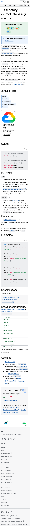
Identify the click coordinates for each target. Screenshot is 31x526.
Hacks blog (4, 505)
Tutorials (4, 499)
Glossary (4, 502)
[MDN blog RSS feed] (14, 439)
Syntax (4, 96)
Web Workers (9, 41)
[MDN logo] (4, 431)
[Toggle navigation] (28, 2)
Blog (2, 450)
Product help (5, 462)
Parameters (6, 173)
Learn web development (8, 493)
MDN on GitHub (6, 482)
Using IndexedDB (10, 362)
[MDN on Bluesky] (5, 439)
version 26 (15, 200)
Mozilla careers (5, 453)
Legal (17, 518)
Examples (5, 99)
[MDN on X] (8, 439)
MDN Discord (5, 479)
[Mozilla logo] (6, 512)
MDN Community (6, 470)
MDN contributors (13, 407)
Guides (3, 496)
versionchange (17, 84)
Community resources (7, 473)
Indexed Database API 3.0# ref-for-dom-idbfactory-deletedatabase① (10, 299)
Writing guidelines (6, 476)
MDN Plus (4, 459)
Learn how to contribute (10, 400)
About (3, 447)
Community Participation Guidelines (11, 521)
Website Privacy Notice (8, 516)
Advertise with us (6, 456)
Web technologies (6, 490)
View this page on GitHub (10, 410)
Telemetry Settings (7, 518)
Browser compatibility (8, 104)
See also (4, 107)
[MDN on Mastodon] (11, 439)
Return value (7, 216)
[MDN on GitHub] (2, 439)
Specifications (6, 101)
